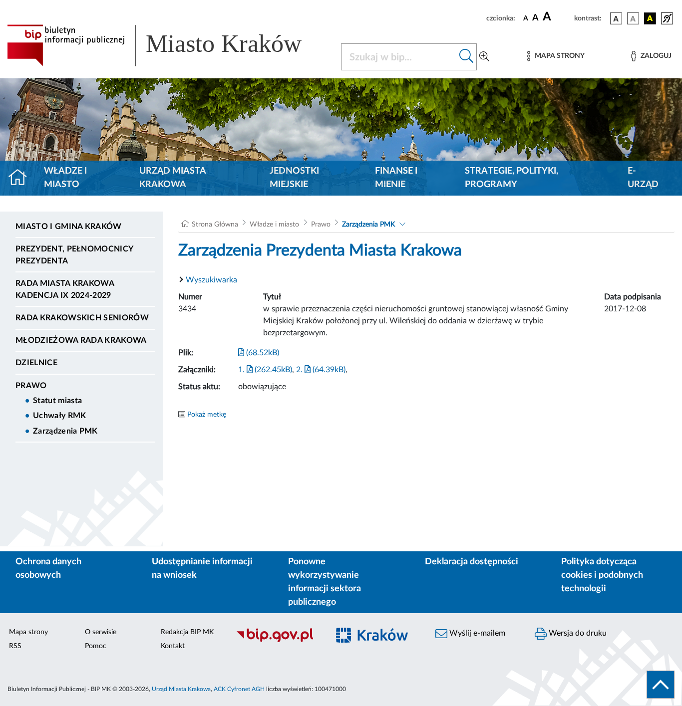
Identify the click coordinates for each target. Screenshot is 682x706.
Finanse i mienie (396, 178)
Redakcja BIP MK (187, 632)
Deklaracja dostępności (471, 561)
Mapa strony (28, 632)
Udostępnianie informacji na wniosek (202, 568)
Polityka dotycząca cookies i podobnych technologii (602, 575)
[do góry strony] (660, 684)
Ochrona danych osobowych (48, 568)
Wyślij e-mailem (476, 633)
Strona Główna (215, 224)
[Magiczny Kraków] (377, 641)
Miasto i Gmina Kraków (68, 227)
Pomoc (95, 646)
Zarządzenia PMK (65, 431)
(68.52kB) (261, 353)
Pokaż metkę (206, 414)
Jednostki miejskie (294, 178)
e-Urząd (643, 178)
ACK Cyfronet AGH (239, 689)
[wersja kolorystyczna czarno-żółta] (650, 18)
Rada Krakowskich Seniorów (82, 318)
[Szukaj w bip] (466, 56)
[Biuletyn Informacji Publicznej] (277, 641)
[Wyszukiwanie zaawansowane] (484, 57)
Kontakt (173, 646)
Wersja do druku (577, 633)
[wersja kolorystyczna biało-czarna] (633, 18)
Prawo (31, 386)
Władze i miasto (65, 178)
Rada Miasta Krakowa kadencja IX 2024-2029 (64, 289)
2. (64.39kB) (320, 370)
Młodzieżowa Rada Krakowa (81, 340)
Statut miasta (57, 401)
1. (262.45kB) (265, 370)
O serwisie (100, 632)
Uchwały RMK (59, 416)
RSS (15, 646)
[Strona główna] (21, 178)
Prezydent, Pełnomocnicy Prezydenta (74, 255)
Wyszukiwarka (211, 280)
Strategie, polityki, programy (511, 178)
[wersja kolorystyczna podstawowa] (616, 18)
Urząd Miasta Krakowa (172, 178)
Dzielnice (36, 363)
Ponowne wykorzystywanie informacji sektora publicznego (324, 582)
